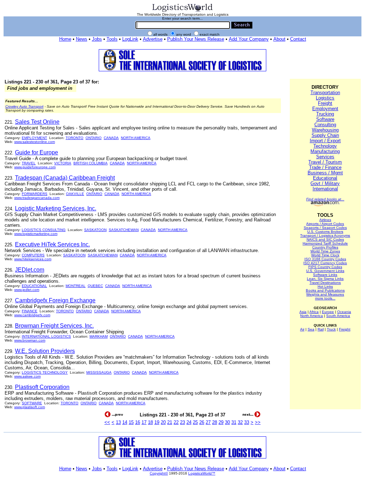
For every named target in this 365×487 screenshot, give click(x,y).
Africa (314, 312)
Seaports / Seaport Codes (325, 228)
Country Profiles (325, 247)
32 (240, 422)
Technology (325, 146)
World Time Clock (325, 255)
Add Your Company (249, 39)
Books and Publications (325, 290)
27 (208, 422)
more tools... (325, 298)
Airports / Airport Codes (325, 224)
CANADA (111, 138)
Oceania (344, 312)
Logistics (325, 98)
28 (214, 422)
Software (325, 119)
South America (338, 316)
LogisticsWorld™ (201, 473)
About (279, 39)
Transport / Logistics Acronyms (325, 235)
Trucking (325, 114)
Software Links (325, 275)
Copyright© (159, 473)
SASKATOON (95, 230)
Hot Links (325, 286)
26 (201, 422)
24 (188, 422)
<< (107, 422)
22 (176, 422)
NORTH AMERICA (135, 138)
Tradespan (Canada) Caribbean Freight (65, 178)
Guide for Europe (36, 152)
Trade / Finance (325, 167)
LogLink (130, 39)
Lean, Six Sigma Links (325, 279)
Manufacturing (325, 151)
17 (144, 422)
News (81, 39)
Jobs (97, 39)
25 (195, 422)
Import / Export (325, 140)
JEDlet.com (29, 270)
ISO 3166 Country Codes (325, 259)
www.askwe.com (27, 376)
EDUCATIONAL (34, 286)
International (325, 188)
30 (227, 422)
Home (65, 39)
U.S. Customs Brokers (325, 232)
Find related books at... (325, 199)
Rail (321, 329)
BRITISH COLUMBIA (90, 163)
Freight (325, 103)
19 (156, 422)
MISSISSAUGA (99, 372)
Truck (331, 329)
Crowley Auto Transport (24, 106)
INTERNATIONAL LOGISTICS (46, 336)
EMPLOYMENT (34, 138)
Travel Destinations (325, 282)
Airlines (325, 220)
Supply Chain (325, 135)
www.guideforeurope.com (35, 167)
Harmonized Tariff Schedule (325, 243)
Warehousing (325, 130)
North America (311, 316)
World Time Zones (325, 251)
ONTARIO (94, 138)
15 (131, 422)
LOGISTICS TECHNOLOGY (45, 372)
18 (150, 422)
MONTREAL (76, 286)
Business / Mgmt (325, 172)
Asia (303, 312)
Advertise (153, 39)
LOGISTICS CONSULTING (44, 230)
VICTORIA (62, 163)
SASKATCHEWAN (124, 230)
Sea (311, 329)
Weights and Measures (325, 294)
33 (246, 422)
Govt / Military (325, 183)
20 (163, 422)
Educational (325, 178)
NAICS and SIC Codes (325, 239)
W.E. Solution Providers (45, 351)
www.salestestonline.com (34, 142)
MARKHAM (98, 336)
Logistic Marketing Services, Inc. (55, 208)
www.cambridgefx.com (32, 315)
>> (258, 422)
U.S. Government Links (325, 271)
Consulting (325, 124)
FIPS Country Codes (325, 267)
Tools (112, 39)
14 (124, 422)
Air (302, 329)
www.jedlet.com (26, 290)
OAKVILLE (75, 194)
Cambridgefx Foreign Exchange (55, 300)
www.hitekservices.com (32, 259)
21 (169, 422)
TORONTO (74, 138)
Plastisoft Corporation (42, 387)
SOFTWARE (32, 403)
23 (182, 422)
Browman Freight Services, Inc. (54, 326)
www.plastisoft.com (29, 407)
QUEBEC (95, 286)
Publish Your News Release (195, 39)
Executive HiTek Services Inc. (52, 244)
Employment (325, 108)
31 (233, 422)
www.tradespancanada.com (37, 198)
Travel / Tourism (325, 162)
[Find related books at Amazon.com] (325, 205)
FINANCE (29, 311)
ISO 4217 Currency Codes (325, 263)
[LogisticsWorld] (182, 11)
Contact (298, 39)
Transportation (325, 92)
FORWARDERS (34, 194)
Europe (328, 312)
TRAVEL (29, 163)
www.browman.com (29, 340)
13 (118, 422)
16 (137, 422)
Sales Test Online (37, 122)
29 (221, 422)
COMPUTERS (33, 255)
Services (325, 156)
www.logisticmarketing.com (35, 234)
